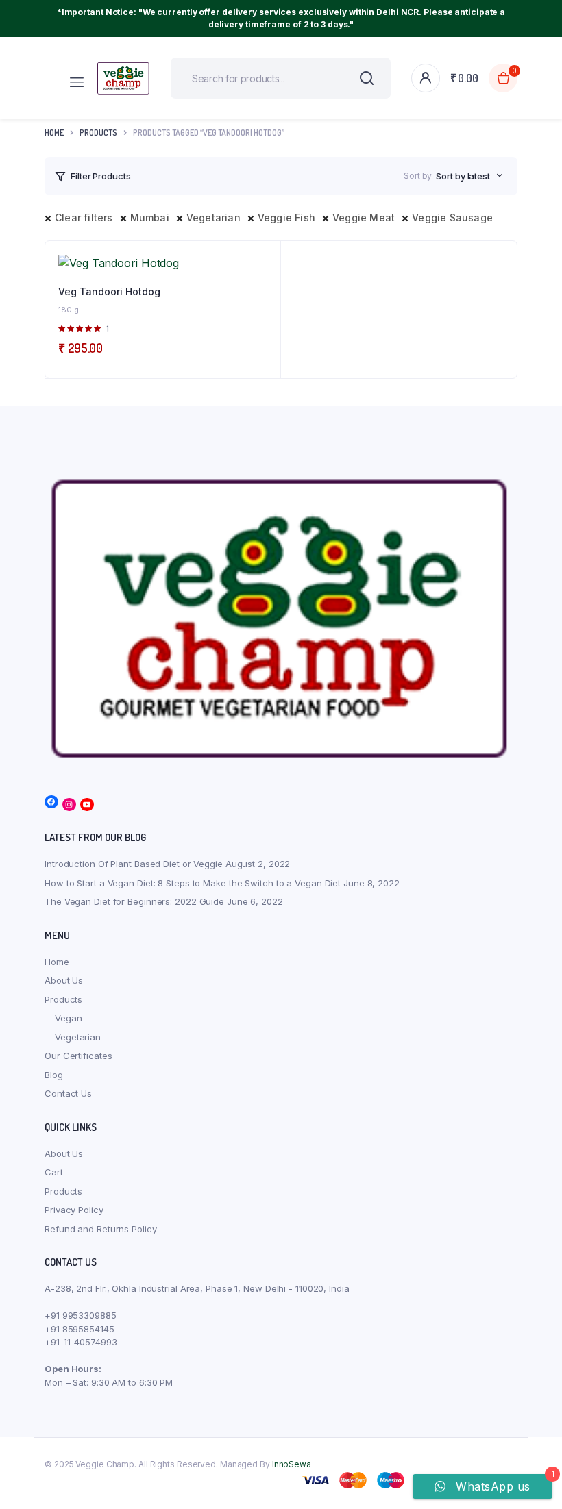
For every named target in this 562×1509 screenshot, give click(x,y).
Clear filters (84, 217)
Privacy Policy (74, 1209)
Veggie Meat (363, 217)
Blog (54, 1074)
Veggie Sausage (452, 217)
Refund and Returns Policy (101, 1228)
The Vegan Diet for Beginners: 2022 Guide (134, 901)
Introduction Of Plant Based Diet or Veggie (134, 863)
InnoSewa (291, 1464)
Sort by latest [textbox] (463, 176)
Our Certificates (78, 1055)
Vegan (68, 1017)
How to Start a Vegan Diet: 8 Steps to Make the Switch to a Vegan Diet (193, 882)
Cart (54, 1172)
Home (54, 132)
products (98, 132)
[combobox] (469, 176)
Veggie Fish (286, 217)
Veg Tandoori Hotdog (109, 291)
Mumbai (149, 217)
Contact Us (68, 1093)
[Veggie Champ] (123, 77)
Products (63, 999)
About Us (64, 980)
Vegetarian (213, 217)
